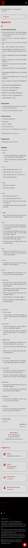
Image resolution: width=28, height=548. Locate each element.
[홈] (3, 3)
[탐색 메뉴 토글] (26, 3)
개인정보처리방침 (4, 502)
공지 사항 (4, 11)
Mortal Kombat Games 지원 (7, 9)
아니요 (16, 435)
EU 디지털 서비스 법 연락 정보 (6, 516)
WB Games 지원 (11, 476)
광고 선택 (3, 510)
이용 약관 (3, 506)
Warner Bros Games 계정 (13, 487)
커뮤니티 (9, 453)
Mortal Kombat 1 (18, 9)
